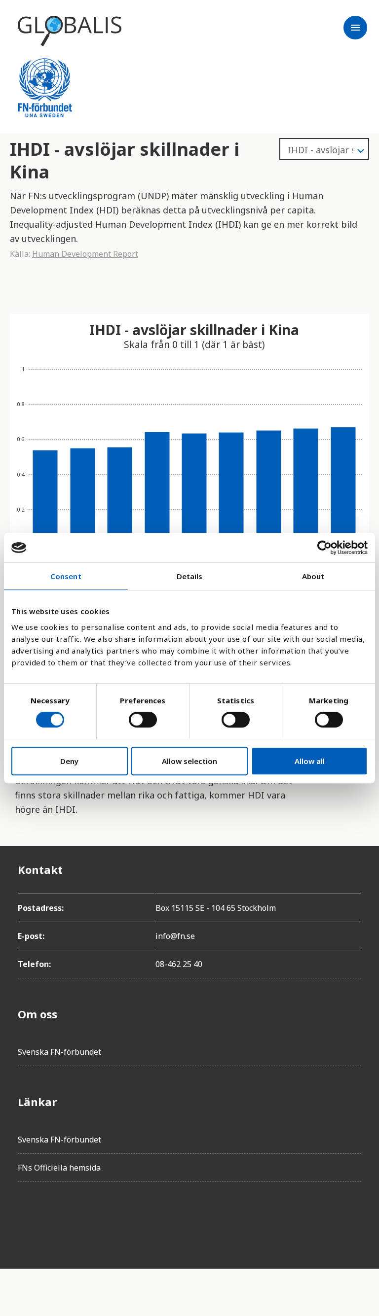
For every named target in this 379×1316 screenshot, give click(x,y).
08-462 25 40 (178, 964)
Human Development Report (85, 253)
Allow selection (189, 761)
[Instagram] (81, 1217)
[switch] (143, 719)
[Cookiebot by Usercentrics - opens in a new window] (324, 547)
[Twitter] (53, 1217)
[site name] (69, 31)
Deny (69, 761)
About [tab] (313, 576)
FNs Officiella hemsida (59, 1167)
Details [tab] (190, 576)
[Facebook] (26, 1217)
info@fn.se (175, 936)
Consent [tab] (65, 576)
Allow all (310, 761)
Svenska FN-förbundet (59, 1051)
